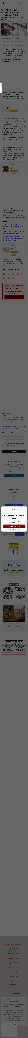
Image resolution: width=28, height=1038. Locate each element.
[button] (1, 88)
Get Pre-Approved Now (14, 526)
